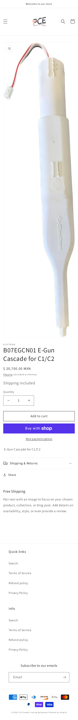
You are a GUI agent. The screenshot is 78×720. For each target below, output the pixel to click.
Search (13, 563)
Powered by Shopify (58, 712)
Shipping (7, 374)
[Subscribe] (64, 677)
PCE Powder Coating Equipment (33, 712)
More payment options (39, 438)
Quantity (8, 392)
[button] (5, 21)
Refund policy (18, 583)
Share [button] (12, 475)
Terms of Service (20, 573)
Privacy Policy (18, 593)
